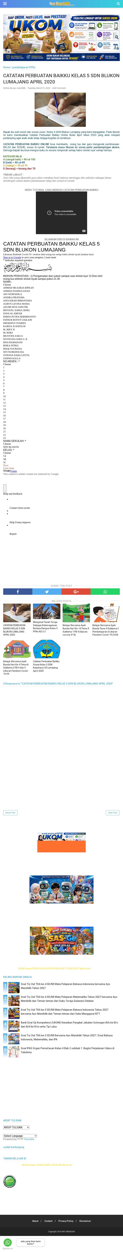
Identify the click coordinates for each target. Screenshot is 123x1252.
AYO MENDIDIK (68, 1231)
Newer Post (10, 813)
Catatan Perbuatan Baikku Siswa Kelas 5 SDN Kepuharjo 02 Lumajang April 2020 (46, 666)
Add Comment (59, 88)
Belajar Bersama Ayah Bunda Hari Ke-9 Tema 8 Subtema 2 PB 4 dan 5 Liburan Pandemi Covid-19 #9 (16, 667)
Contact (48, 1221)
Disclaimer (85, 1221)
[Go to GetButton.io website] (8, 1249)
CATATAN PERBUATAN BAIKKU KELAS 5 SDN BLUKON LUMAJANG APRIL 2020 (14, 630)
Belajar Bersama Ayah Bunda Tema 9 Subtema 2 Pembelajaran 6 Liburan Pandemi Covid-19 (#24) (105, 630)
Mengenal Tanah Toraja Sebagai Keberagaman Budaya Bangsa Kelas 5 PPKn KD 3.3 (45, 627)
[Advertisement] (61, 787)
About (35, 1221)
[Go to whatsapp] (8, 1243)
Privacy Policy (65, 1221)
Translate (29, 1139)
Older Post (112, 813)
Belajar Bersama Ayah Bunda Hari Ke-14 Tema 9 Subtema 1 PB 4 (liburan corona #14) (76, 630)
